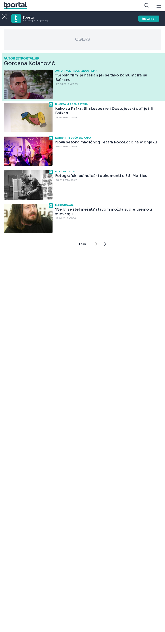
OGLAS (82, 39)
